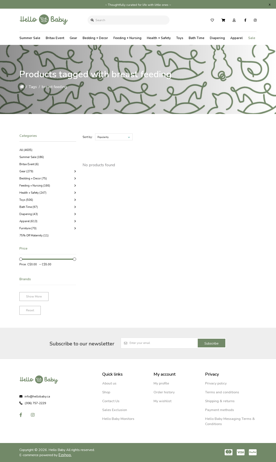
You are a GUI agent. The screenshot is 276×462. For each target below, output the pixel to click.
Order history (164, 392)
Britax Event (55, 38)
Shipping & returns (220, 401)
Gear (73, 38)
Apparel (236, 38)
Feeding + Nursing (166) (34, 186)
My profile (161, 383)
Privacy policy (216, 383)
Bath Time (196, 38)
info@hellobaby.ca (37, 396)
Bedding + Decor (95, 38)
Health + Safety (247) (32, 193)
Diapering (217, 38)
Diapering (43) (28, 214)
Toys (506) (26, 200)
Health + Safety (159, 38)
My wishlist (162, 401)
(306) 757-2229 (35, 403)
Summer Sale (29, 38)
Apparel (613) (28, 221)
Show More (34, 296)
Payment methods (219, 410)
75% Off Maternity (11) (34, 235)
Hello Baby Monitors (118, 418)
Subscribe (211, 343)
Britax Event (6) (29, 164)
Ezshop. (65, 454)
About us (109, 383)
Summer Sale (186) (31, 157)
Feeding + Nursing (127, 38)
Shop (106, 392)
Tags (33, 86)
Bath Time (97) (28, 207)
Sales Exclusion (114, 410)
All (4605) (25, 150)
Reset (30, 310)
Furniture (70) (27, 228)
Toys (179, 38)
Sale (251, 38)
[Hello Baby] (43, 27)
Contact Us (110, 401)
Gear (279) (26, 171)
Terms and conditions (222, 392)
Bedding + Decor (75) (33, 178)
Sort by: (88, 137)
